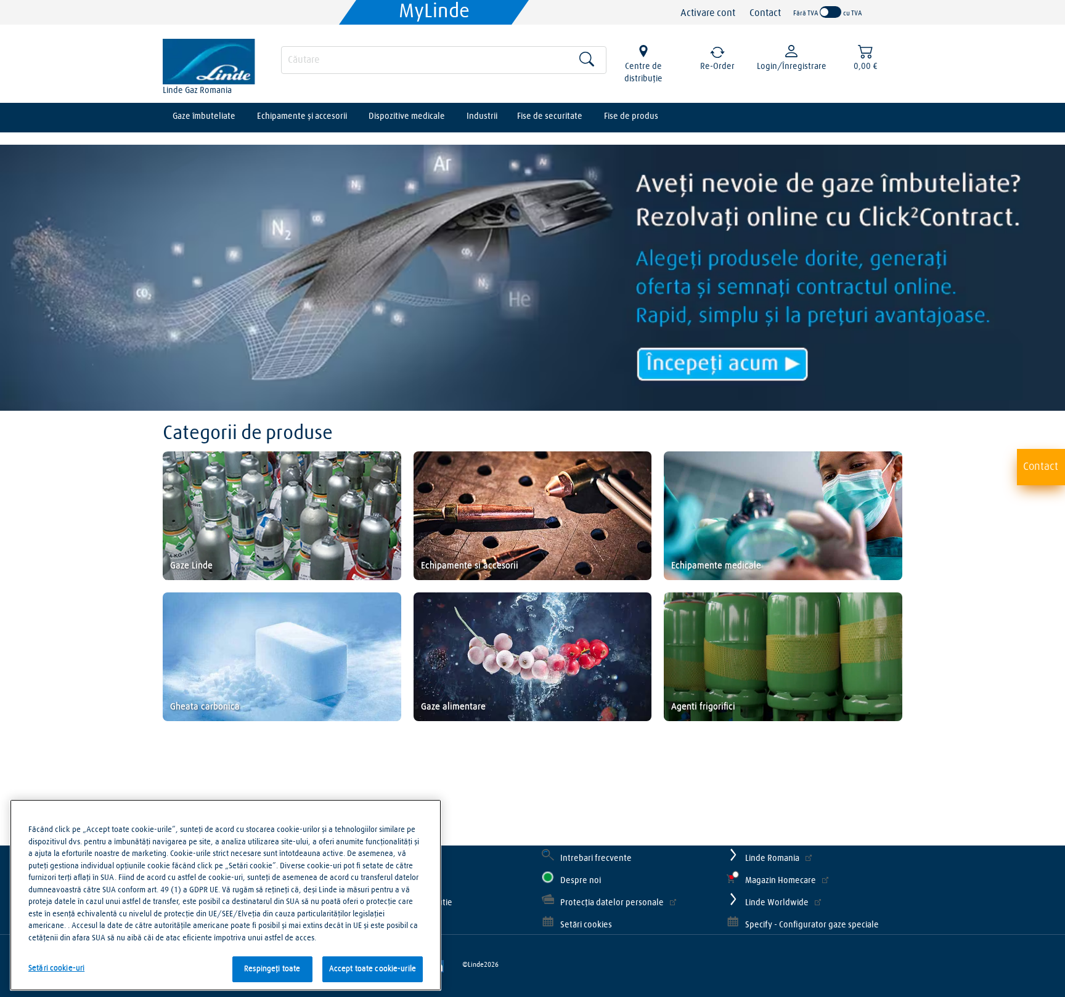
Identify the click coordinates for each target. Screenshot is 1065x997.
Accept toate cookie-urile (372, 969)
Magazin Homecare (780, 880)
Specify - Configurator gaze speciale (812, 925)
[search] (443, 60)
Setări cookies (586, 925)
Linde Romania (772, 858)
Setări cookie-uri (56, 968)
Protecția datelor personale (612, 902)
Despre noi (580, 880)
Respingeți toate (272, 969)
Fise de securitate (549, 116)
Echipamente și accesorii (302, 116)
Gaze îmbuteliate (204, 116)
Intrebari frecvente (596, 858)
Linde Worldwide (777, 902)
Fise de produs (631, 116)
